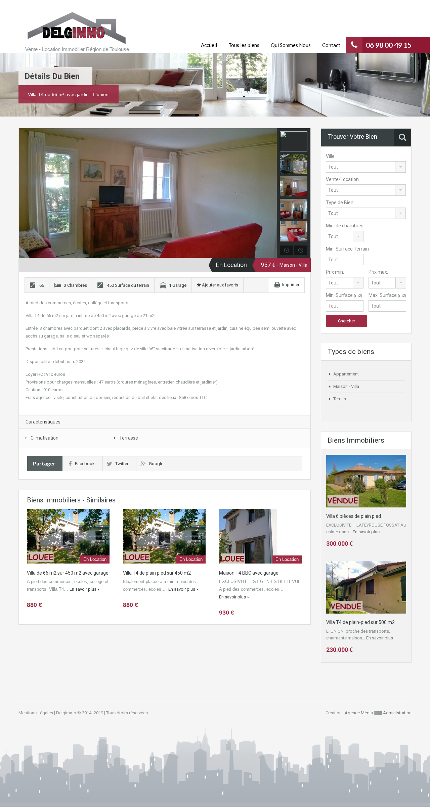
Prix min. (335, 272)
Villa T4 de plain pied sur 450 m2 (157, 573)
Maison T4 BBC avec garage (248, 573)
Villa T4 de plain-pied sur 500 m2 (360, 622)
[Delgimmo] (76, 27)
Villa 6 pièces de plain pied (353, 516)
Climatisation (44, 438)
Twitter (121, 463)
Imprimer (290, 284)
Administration (397, 712)
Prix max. (378, 272)
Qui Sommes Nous (291, 45)
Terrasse (128, 438)
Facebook (85, 463)
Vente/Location (342, 179)
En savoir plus (83, 589)
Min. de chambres (344, 225)
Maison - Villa (346, 386)
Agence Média (359, 712)
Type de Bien (339, 202)
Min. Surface (344, 295)
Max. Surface (387, 295)
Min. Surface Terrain (347, 249)
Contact (331, 45)
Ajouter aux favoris (219, 284)
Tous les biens (243, 45)
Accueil (209, 45)
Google (156, 463)
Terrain (339, 398)
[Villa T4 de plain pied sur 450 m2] (164, 536)
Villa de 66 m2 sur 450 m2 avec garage (68, 573)
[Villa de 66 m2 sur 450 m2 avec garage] (68, 536)
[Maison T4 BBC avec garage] (260, 536)
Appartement (346, 373)
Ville (330, 156)
